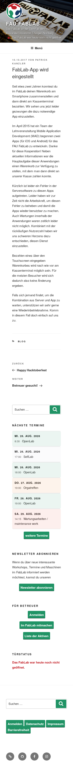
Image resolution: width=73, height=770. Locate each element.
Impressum (55, 724)
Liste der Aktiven (36, 635)
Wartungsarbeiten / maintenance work (31, 519)
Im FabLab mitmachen (36, 625)
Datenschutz (35, 724)
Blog (22, 341)
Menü (39, 48)
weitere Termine (36, 535)
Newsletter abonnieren (36, 587)
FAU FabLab (23, 23)
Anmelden (36, 614)
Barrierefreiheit (18, 730)
